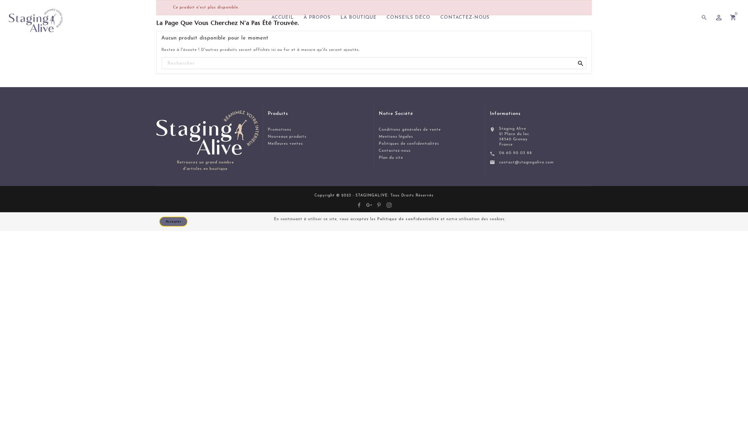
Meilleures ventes (285, 144)
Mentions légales (396, 137)
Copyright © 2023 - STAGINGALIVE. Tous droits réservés (374, 195)
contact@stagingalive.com (526, 162)
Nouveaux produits (287, 137)
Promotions (279, 130)
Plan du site (391, 158)
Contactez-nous (395, 151)
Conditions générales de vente (410, 130)
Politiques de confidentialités (409, 144)
